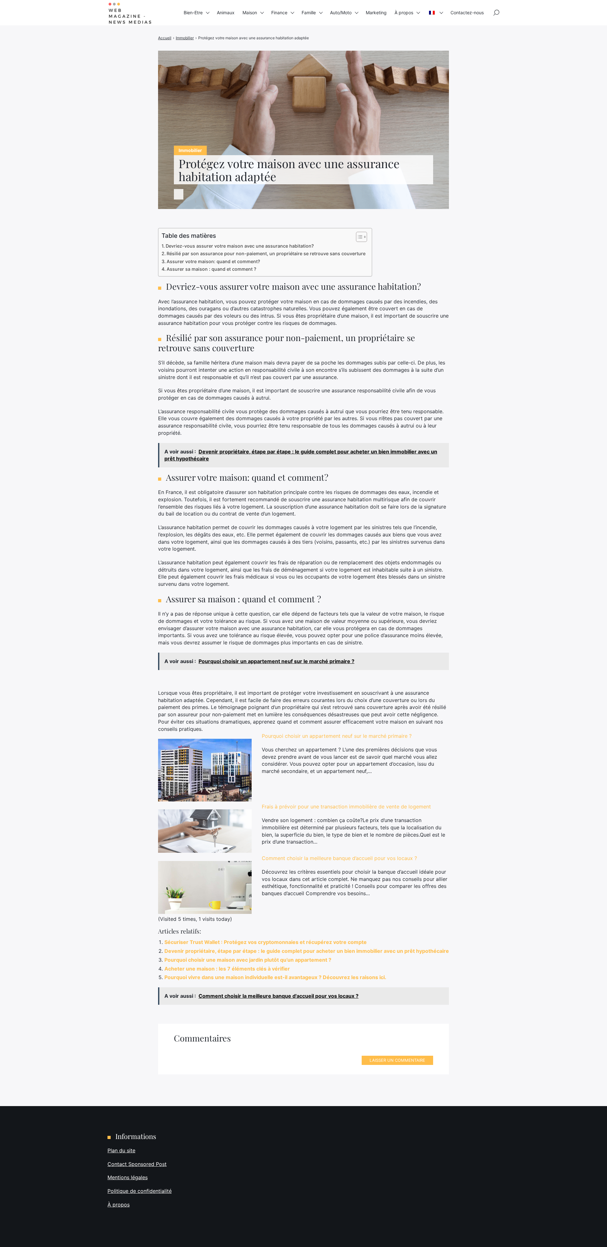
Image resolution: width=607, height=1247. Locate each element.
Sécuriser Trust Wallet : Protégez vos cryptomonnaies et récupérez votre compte (265, 942)
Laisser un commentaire (397, 1060)
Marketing (376, 12)
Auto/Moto (341, 12)
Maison (249, 12)
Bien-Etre (193, 12)
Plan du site (121, 1150)
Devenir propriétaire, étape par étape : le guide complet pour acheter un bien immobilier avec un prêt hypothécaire (306, 951)
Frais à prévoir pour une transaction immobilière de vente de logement (346, 806)
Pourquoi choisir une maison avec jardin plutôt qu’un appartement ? (247, 960)
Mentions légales (127, 1177)
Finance (279, 12)
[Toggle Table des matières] (358, 236)
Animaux (226, 12)
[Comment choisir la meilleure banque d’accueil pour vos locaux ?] (205, 887)
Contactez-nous (467, 12)
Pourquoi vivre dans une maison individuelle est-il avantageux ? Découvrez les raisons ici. (275, 977)
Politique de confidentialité (139, 1191)
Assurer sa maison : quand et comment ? (211, 269)
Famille (309, 12)
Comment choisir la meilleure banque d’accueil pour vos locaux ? (339, 858)
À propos (404, 12)
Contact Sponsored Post (137, 1164)
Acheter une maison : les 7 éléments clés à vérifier (227, 968)
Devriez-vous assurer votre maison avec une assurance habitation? (240, 246)
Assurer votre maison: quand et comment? (213, 261)
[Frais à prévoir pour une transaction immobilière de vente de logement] (205, 831)
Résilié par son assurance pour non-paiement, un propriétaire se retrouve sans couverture (266, 253)
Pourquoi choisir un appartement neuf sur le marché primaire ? (337, 736)
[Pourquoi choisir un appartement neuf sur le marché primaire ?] (205, 770)
